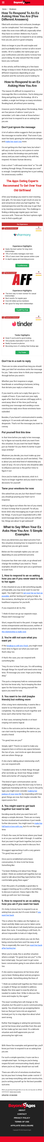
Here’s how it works (15, 1092)
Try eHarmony (22, 265)
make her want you (13, 141)
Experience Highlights (22, 246)
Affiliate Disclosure (22, 1126)
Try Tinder (22, 352)
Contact (22, 1114)
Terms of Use (22, 1122)
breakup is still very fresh (17, 646)
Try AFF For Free (22, 310)
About (22, 1110)
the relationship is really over (14, 632)
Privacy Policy (22, 1118)
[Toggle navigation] (3, 2)
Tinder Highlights (22, 335)
